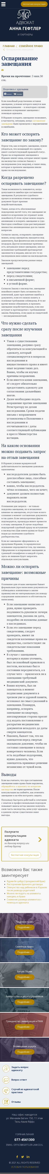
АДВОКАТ (25, 25)
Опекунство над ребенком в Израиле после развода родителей (27, 889)
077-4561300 (17, 4)
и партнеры (25, 34)
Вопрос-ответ (19, 1079)
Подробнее (23, 927)
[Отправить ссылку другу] (2, 69)
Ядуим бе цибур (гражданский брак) (26, 881)
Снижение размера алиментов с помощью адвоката (24, 901)
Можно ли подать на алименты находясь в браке (24, 895)
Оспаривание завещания (19, 60)
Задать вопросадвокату (19, 1069)
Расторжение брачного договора (25, 884)
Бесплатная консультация (34, 4)
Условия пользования (25, 1166)
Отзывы (16, 1101)
